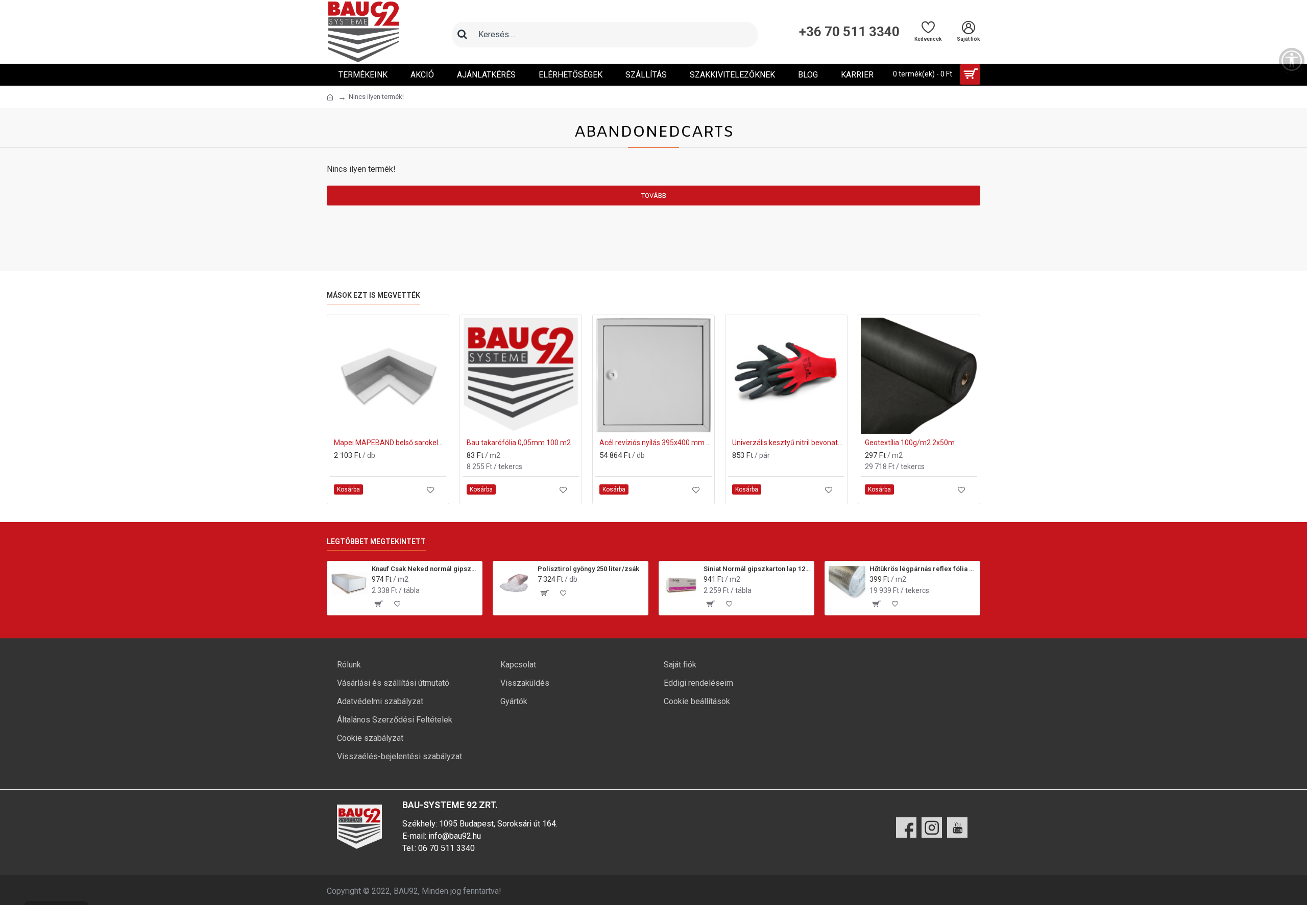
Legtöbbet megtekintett (376, 541)
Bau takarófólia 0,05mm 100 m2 (519, 442)
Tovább (653, 195)
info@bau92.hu (454, 836)
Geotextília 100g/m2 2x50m (910, 442)
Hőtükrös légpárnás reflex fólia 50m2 (922, 569)
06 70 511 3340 (446, 848)
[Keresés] (462, 34)
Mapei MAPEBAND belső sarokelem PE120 (390, 442)
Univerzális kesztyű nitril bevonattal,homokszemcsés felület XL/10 (788, 442)
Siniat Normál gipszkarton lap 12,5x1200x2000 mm (757, 569)
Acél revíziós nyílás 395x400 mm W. (655, 442)
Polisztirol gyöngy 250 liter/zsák (588, 569)
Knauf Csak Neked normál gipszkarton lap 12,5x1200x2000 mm (425, 569)
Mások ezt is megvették (373, 295)
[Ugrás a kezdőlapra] (330, 97)
